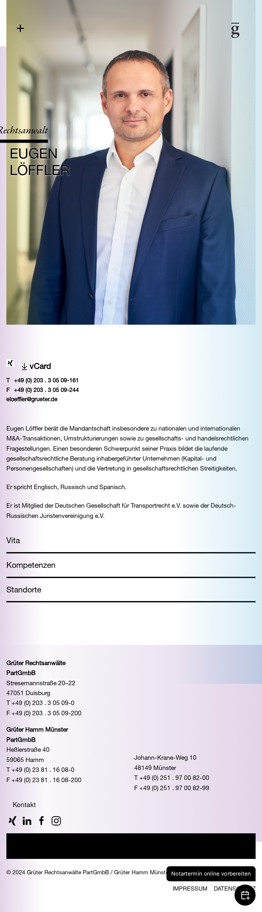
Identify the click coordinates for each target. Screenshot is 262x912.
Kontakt (24, 804)
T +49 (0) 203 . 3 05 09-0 (40, 702)
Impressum (190, 888)
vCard (40, 365)
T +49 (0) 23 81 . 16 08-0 (40, 769)
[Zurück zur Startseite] (217, 30)
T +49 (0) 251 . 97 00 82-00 (171, 777)
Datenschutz (235, 888)
